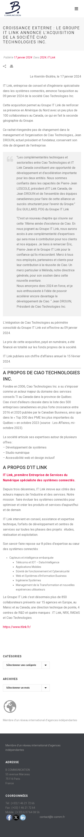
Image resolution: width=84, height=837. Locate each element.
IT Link (51, 57)
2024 (43, 57)
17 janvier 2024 (23, 57)
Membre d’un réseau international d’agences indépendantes (40, 720)
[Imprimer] (13, 66)
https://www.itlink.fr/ (17, 627)
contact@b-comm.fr (52, 816)
